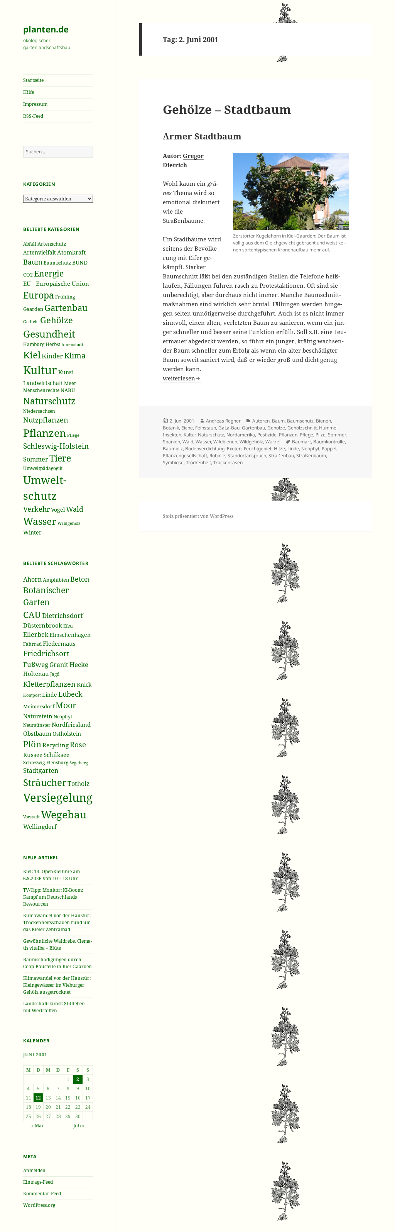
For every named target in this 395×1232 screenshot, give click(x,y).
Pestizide (267, 434)
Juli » (78, 1125)
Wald (74, 509)
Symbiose (173, 462)
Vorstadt (31, 817)
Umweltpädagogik (42, 468)
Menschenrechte (41, 390)
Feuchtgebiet (258, 448)
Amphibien (56, 580)
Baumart (301, 441)
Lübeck (70, 694)
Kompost (32, 695)
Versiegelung (58, 797)
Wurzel (272, 441)
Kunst (65, 372)
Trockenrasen (228, 462)
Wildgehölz (69, 523)
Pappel (329, 448)
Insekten (172, 434)
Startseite (33, 80)
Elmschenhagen (70, 634)
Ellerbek (35, 634)
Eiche (187, 427)
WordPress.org (39, 1205)
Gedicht (31, 321)
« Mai (37, 1125)
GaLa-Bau (229, 427)
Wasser (39, 521)
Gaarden (33, 308)
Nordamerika (240, 434)
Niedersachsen (39, 411)
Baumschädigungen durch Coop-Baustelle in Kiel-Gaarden (57, 963)
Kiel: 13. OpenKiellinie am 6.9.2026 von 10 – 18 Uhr (51, 875)
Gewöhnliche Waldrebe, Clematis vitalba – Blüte (57, 944)
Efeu (68, 626)
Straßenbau (281, 455)
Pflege (73, 435)
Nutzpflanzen (45, 419)
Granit (58, 664)
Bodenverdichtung (205, 448)
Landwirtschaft (43, 383)
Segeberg (78, 762)
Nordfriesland (71, 724)
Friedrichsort (46, 653)
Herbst (53, 344)
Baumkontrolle (329, 441)
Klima (75, 355)
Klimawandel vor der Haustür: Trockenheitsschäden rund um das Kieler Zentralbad (57, 922)
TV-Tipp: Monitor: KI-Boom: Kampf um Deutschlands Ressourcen (53, 897)
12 (38, 1098)
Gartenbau (66, 307)
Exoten (234, 448)
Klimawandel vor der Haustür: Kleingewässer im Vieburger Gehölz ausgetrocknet (57, 985)
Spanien (171, 441)
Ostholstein (66, 733)
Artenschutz (51, 243)
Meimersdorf (38, 706)
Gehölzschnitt (302, 427)
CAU (32, 614)
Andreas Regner (223, 420)
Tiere (60, 458)
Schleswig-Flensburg (45, 762)
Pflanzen (44, 433)
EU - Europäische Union (56, 283)
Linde (49, 694)
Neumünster (37, 725)
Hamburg (33, 344)
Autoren (261, 420)
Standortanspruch (247, 455)
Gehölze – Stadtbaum (227, 109)
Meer (70, 383)
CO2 (28, 274)
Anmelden (34, 1170)
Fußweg (35, 664)
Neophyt (63, 717)
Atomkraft (71, 252)
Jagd (54, 674)
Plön (32, 744)
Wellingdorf (40, 826)
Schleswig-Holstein (56, 446)
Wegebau (63, 814)
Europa (38, 295)
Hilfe (28, 92)
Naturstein (37, 716)
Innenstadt (72, 344)
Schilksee (56, 755)
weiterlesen (182, 378)
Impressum (35, 104)
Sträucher (44, 782)
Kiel (32, 354)
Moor (66, 705)
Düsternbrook (42, 625)
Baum (32, 261)
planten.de (46, 29)
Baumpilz (173, 448)
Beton (79, 579)
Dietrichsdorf (62, 615)
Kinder (52, 355)
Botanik (171, 427)
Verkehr (36, 509)
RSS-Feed (33, 116)
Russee (32, 755)
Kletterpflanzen (49, 684)
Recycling (55, 745)
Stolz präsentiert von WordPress (198, 516)
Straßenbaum (311, 455)
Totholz (78, 783)
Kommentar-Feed (42, 1193)
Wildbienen (225, 441)
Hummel (328, 427)
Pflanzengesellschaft (185, 455)
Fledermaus (59, 643)
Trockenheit (198, 462)
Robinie (217, 455)
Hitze (279, 448)
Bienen (323, 420)
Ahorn (32, 579)
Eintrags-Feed (38, 1182)
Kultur (40, 370)
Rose (78, 745)
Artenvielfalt (39, 252)
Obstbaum (37, 733)
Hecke (78, 664)
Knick (84, 684)
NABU (68, 390)
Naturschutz (49, 401)
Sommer (35, 459)
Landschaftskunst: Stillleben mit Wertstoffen (54, 1007)
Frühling (65, 297)
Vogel (58, 509)
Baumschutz (57, 263)
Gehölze (56, 320)
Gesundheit (49, 333)
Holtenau (36, 673)
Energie (49, 273)
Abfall (29, 244)
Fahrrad (32, 644)
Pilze (321, 434)
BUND (80, 262)
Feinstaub (205, 427)
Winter (32, 532)
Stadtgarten (40, 770)
